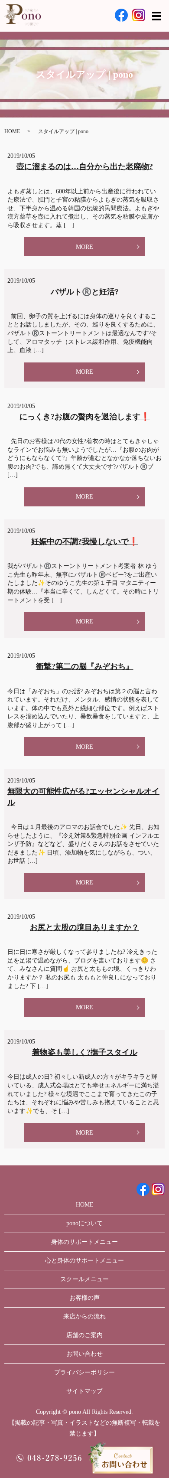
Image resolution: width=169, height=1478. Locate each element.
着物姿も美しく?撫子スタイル (84, 1052)
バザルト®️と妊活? (85, 291)
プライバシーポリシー (84, 1372)
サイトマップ (84, 1391)
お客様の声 (84, 1298)
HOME (12, 131)
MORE (84, 247)
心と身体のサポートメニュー (84, 1260)
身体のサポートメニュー (84, 1242)
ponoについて (84, 1223)
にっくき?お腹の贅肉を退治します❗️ (85, 416)
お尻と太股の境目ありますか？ (84, 927)
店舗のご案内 (84, 1335)
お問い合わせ (84, 1354)
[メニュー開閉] (156, 16)
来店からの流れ (84, 1316)
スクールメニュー (84, 1279)
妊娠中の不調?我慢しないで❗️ (84, 541)
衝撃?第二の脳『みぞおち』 (84, 666)
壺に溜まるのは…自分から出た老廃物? (84, 166)
